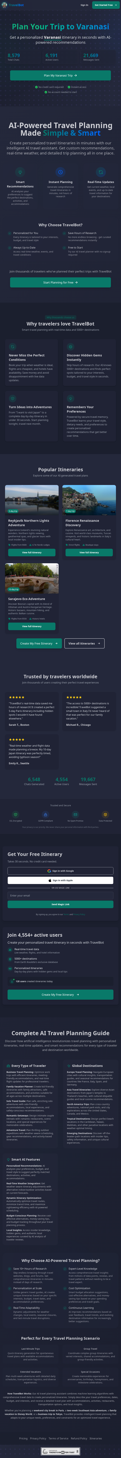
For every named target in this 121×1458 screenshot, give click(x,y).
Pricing (23, 1438)
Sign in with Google (63, 870)
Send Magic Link (60, 904)
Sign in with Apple (63, 880)
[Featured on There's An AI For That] (60, 1451)
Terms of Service (58, 1438)
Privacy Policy (79, 914)
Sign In (84, 4)
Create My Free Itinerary (36, 643)
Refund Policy (79, 1438)
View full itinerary (31, 552)
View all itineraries (82, 643)
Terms (66, 914)
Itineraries (96, 1438)
